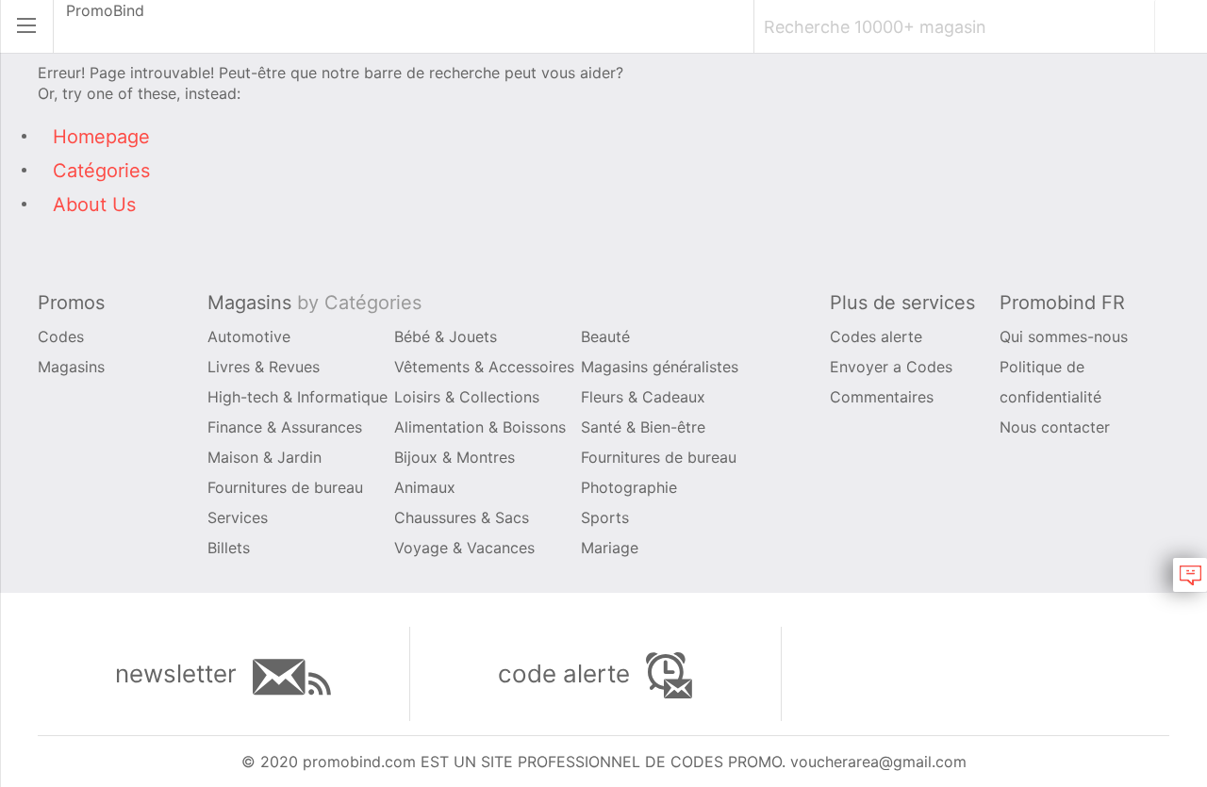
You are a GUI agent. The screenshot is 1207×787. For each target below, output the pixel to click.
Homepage (101, 136)
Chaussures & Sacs (461, 517)
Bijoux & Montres (454, 457)
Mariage (609, 547)
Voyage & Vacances (464, 547)
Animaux (424, 487)
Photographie (629, 487)
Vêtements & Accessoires (484, 366)
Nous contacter (1055, 427)
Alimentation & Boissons (480, 427)
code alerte (567, 673)
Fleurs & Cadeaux (643, 396)
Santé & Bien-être (643, 427)
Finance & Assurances (284, 427)
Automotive (248, 336)
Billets (228, 547)
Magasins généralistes (659, 366)
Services (237, 517)
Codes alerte (876, 336)
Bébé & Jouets (445, 336)
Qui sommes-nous (1064, 336)
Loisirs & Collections (466, 396)
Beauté (605, 336)
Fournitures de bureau (658, 457)
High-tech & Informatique (297, 396)
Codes (61, 336)
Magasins (71, 366)
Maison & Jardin (264, 457)
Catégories (101, 170)
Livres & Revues (263, 366)
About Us (94, 204)
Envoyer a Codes (891, 366)
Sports (605, 517)
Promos (71, 302)
